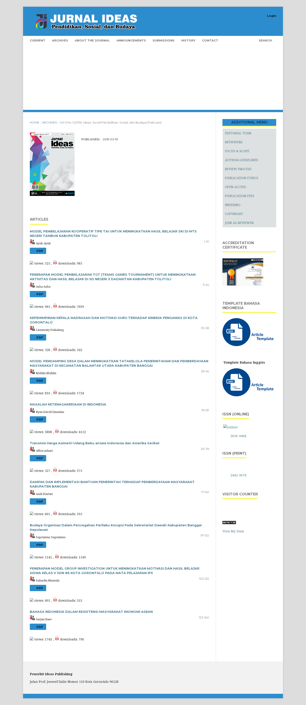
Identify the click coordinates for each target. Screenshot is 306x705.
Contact (210, 40)
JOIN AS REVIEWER (239, 223)
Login (271, 15)
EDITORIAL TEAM (238, 133)
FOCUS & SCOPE (237, 151)
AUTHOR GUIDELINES (241, 160)
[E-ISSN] (230, 427)
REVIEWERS (234, 142)
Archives (60, 40)
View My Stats (233, 531)
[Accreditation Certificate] (242, 285)
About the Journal (92, 40)
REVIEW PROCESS (238, 169)
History (188, 40)
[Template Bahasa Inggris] (248, 395)
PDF (39, 251)
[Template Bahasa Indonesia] (248, 345)
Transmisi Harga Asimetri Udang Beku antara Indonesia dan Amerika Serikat (94, 443)
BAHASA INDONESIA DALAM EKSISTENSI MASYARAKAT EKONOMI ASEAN (91, 612)
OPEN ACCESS (235, 187)
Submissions (164, 40)
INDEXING (232, 205)
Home (34, 122)
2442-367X (238, 475)
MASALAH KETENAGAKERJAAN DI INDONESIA (68, 404)
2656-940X (238, 436)
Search (265, 40)
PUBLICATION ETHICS (241, 178)
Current (37, 40)
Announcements (131, 40)
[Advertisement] (160, 78)
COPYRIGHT (234, 214)
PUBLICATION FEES (239, 196)
